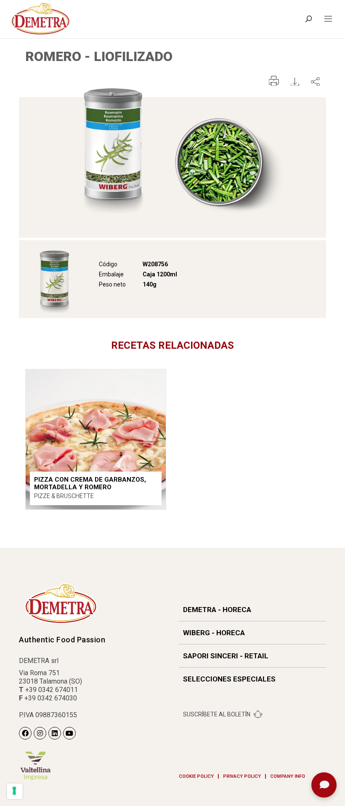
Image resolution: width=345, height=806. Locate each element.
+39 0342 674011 (51, 690)
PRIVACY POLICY (242, 776)
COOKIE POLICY (196, 776)
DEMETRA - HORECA (217, 609)
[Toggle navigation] (328, 19)
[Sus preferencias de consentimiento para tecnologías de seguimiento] (15, 791)
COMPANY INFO (287, 776)
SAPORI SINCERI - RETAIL (225, 656)
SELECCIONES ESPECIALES (229, 679)
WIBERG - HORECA (214, 632)
